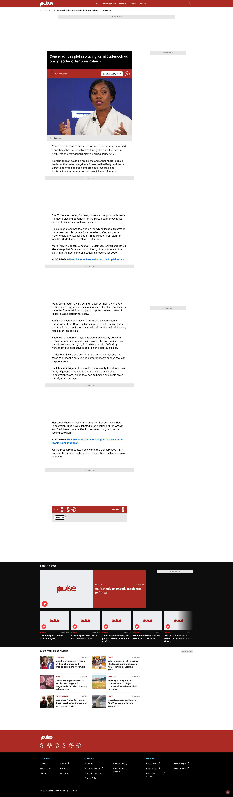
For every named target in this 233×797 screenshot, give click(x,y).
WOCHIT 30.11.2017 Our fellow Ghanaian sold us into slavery (178, 638)
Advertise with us (92, 768)
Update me (59, 517)
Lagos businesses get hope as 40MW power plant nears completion (122, 703)
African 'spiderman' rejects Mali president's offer (84, 637)
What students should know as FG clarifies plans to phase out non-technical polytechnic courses (123, 665)
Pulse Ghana (152, 763)
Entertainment (109, 3)
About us (88, 763)
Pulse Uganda (179, 768)
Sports (133, 3)
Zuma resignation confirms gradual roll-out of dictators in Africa (115, 638)
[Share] (127, 73)
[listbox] (116, 627)
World (53, 10)
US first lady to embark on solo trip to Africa (118, 590)
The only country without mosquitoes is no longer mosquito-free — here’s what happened (122, 685)
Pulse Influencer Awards (120, 770)
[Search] (190, 3)
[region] (116, 627)
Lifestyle (122, 3)
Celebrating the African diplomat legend (51, 637)
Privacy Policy (90, 778)
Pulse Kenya (151, 768)
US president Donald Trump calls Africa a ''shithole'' (146, 637)
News (97, 3)
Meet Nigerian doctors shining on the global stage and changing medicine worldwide (70, 664)
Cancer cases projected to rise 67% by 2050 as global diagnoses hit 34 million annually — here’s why (71, 685)
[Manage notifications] (228, 792)
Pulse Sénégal (179, 763)
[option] (54, 628)
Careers (142, 3)
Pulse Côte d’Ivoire (151, 774)
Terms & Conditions (93, 773)
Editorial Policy (120, 763)
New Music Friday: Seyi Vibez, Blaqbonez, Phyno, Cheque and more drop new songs (71, 703)
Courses (64, 773)
